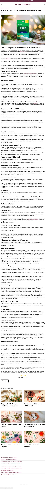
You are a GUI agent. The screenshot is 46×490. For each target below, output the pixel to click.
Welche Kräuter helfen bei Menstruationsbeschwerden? (11, 463)
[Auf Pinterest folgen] (32, 0)
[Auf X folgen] (30, 0)
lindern (35, 103)
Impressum (20, 484)
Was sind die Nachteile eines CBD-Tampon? (33, 405)
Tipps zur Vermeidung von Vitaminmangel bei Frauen (11, 472)
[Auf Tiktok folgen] (29, 0)
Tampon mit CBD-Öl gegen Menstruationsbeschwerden (9, 405)
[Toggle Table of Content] (6, 381)
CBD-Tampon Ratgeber (5, 8)
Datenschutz (25, 484)
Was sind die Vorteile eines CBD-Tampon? (11, 425)
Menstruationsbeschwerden (30, 73)
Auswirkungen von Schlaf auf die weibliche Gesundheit (11, 468)
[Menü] (44, 4)
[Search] (1, 4)
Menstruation (38, 101)
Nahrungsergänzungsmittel (33, 219)
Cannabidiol (7, 58)
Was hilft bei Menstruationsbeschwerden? (9, 457)
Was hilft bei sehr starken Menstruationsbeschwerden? (11, 461)
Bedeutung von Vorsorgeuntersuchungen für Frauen (11, 466)
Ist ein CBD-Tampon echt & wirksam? (32, 445)
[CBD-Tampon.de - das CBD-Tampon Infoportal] (23, 4)
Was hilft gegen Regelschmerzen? (7, 470)
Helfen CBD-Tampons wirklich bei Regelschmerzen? (34, 425)
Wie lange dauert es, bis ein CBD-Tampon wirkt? (11, 445)
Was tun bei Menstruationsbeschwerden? (9, 459)
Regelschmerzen (23, 51)
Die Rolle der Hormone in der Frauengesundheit (10, 476)
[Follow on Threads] (31, 0)
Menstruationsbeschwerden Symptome (8, 474)
